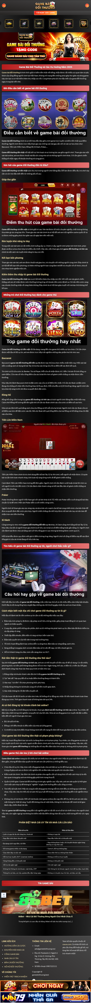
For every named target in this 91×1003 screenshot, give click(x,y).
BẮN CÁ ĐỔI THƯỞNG (14, 962)
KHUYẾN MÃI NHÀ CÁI (14, 950)
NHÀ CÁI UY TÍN (11, 958)
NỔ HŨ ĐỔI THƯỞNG (13, 966)
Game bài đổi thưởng (11, 72)
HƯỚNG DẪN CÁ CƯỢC (15, 946)
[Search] (87, 5)
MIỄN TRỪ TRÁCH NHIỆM (15, 976)
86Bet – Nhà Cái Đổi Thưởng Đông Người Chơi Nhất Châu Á (45, 916)
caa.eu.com (66, 944)
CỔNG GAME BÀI (11, 954)
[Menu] (4, 5)
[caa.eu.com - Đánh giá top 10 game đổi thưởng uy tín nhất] (45, 5)
